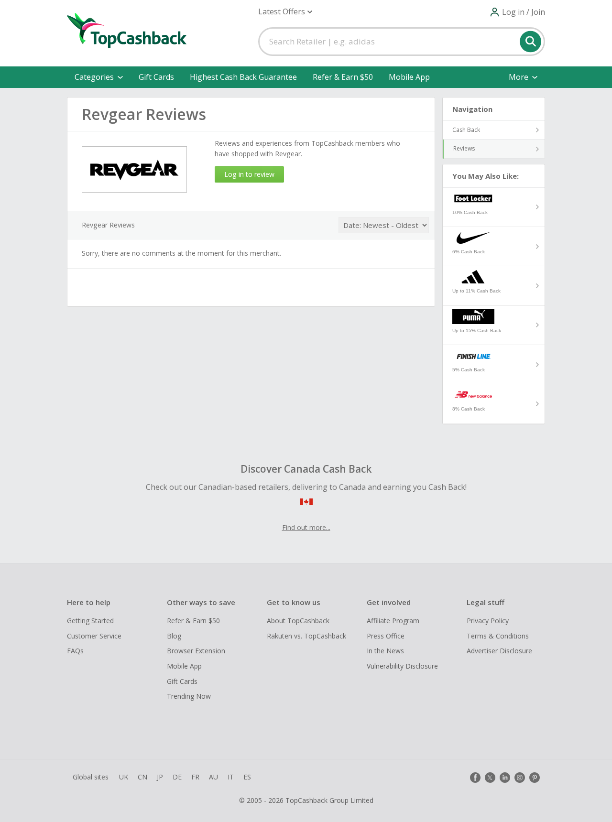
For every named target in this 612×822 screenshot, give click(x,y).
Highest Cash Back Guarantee (243, 77)
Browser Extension (196, 650)
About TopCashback (298, 620)
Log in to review (249, 174)
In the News (385, 650)
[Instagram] (519, 777)
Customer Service (94, 635)
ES (247, 776)
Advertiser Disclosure (499, 650)
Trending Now (189, 696)
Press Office (385, 635)
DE (177, 776)
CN (142, 776)
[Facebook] (475, 777)
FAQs (75, 650)
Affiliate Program (393, 620)
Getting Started (90, 620)
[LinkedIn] (505, 777)
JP (160, 776)
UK (123, 776)
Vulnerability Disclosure (402, 666)
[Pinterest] (534, 777)
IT (231, 776)
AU (213, 776)
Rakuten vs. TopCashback (306, 635)
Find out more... (306, 527)
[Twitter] (490, 777)
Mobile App (409, 77)
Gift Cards (156, 77)
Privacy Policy (488, 620)
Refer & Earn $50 (343, 77)
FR (195, 776)
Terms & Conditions (498, 635)
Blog (174, 635)
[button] (285, 12)
